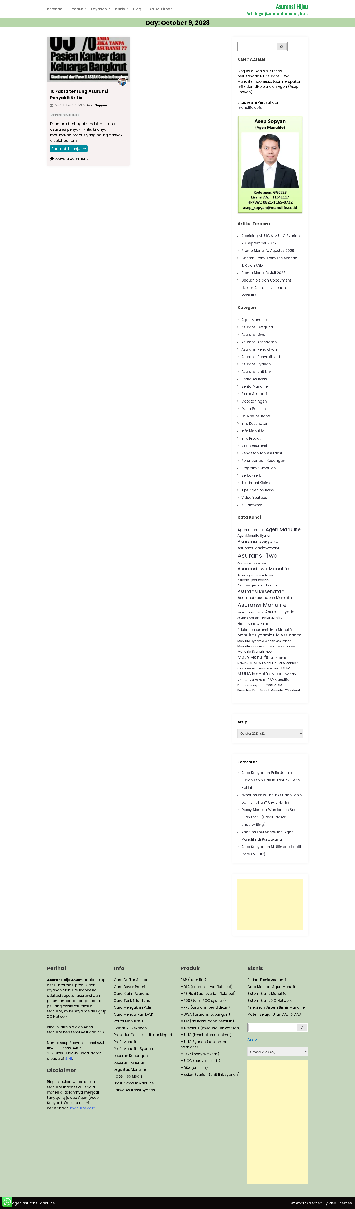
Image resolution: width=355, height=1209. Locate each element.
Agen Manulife (254, 319)
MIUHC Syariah (284, 674)
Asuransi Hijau (292, 6)
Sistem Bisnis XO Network (269, 1000)
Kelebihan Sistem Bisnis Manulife (276, 1007)
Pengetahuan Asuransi (261, 453)
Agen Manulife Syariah (254, 535)
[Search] (282, 46)
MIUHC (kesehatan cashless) (206, 1034)
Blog (137, 9)
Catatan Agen (254, 401)
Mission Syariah (269, 668)
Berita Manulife (254, 386)
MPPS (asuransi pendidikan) (205, 1007)
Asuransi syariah (281, 612)
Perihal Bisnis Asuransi (266, 979)
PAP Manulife (278, 679)
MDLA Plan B (278, 658)
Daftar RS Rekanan (130, 1028)
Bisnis (120, 9)
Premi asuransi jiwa (249, 685)
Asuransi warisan (248, 617)
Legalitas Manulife (130, 1069)
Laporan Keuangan (131, 1055)
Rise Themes (340, 1203)
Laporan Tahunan (129, 1062)
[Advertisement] (270, 904)
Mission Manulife (247, 668)
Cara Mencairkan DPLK (133, 1014)
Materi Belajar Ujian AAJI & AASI (274, 1014)
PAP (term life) (193, 979)
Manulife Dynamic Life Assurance (269, 635)
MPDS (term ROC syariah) (203, 1000)
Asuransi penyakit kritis (250, 612)
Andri (245, 832)
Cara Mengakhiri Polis (133, 1007)
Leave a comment (71, 158)
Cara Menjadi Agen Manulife (272, 986)
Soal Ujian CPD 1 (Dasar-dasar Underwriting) (269, 817)
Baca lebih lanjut (66, 148)
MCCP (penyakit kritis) (200, 1054)
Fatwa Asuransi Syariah (134, 1090)
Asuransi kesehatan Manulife (264, 597)
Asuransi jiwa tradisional (257, 585)
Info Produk (251, 438)
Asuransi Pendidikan (259, 349)
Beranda (54, 9)
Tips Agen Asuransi (258, 490)
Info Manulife (252, 430)
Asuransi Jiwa (253, 334)
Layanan (99, 9)
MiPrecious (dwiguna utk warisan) (211, 1028)
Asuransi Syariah (256, 364)
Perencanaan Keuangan (263, 460)
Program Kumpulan (258, 467)
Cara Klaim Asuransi (132, 993)
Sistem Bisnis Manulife (266, 993)
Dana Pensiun (253, 408)
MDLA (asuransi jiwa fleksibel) (206, 986)
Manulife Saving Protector (281, 646)
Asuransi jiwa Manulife (263, 569)
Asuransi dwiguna (258, 541)
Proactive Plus (247, 690)
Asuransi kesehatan (260, 591)
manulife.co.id (250, 107)
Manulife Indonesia (251, 646)
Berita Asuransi (254, 379)
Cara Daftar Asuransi (132, 979)
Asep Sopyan (252, 772)
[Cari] (302, 1027)
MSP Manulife (257, 680)
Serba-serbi (251, 475)
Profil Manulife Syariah (133, 1048)
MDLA (269, 651)
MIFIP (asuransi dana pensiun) (207, 1021)
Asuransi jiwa (257, 555)
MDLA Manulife (253, 657)
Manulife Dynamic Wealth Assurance (264, 641)
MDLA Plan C (244, 663)
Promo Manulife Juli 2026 (263, 272)
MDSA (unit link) (194, 1067)
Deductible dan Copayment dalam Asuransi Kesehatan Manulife (266, 288)
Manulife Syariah (250, 651)
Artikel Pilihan (161, 9)
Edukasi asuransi (252, 629)
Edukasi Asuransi (256, 416)
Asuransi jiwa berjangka (251, 563)
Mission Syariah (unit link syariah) (210, 1074)
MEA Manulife (289, 663)
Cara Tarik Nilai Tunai (132, 1000)
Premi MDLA (272, 685)
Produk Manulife (271, 690)
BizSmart (298, 1203)
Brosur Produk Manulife (134, 1083)
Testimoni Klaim (255, 482)
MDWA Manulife (265, 663)
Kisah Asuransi (254, 445)
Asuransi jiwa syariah (253, 580)
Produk (77, 9)
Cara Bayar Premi (129, 986)
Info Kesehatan (255, 423)
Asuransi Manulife (262, 605)
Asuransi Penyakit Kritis (65, 114)
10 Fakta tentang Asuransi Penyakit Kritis (79, 94)
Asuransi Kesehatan (259, 342)
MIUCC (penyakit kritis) (200, 1060)
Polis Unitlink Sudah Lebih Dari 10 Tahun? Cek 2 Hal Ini (270, 780)
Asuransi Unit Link (256, 371)
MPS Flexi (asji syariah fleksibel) (208, 993)
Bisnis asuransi (254, 623)
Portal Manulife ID (129, 1021)
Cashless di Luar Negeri (150, 1034)
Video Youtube (254, 497)
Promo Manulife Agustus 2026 (267, 250)
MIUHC (285, 668)
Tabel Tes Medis (128, 1076)
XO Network (251, 505)
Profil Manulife (126, 1041)
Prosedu (121, 1034)
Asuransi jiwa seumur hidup (255, 575)
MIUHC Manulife (253, 674)
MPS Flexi (242, 680)
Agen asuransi (250, 529)
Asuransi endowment (258, 548)
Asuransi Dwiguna (257, 327)
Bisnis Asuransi (254, 393)
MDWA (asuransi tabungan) (205, 1014)
